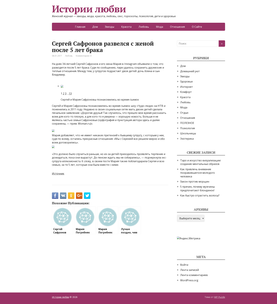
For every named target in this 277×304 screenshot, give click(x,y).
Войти (184, 265)
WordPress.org (189, 280)
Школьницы (188, 133)
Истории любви (89, 9)
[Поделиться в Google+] (79, 195)
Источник (58, 173)
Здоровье (186, 81)
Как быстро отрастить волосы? (199, 195)
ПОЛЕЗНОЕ (187, 123)
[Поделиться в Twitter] (87, 195)
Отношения (177, 26)
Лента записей (189, 270)
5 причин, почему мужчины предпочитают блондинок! (197, 188)
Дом (95, 26)
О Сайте (197, 26)
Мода (159, 26)
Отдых (184, 112)
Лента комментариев (194, 275)
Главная (80, 26)
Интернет (186, 87)
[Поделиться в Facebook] (55, 195)
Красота (126, 26)
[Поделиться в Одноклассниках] (71, 195)
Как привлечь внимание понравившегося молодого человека (197, 172)
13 (70, 93)
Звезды (109, 26)
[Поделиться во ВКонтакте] (63, 195)
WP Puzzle (219, 297)
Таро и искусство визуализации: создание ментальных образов (200, 162)
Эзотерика (187, 138)
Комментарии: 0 (83, 55)
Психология (187, 128)
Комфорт (186, 92)
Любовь (143, 26)
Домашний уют (190, 71)
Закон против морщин (194, 181)
